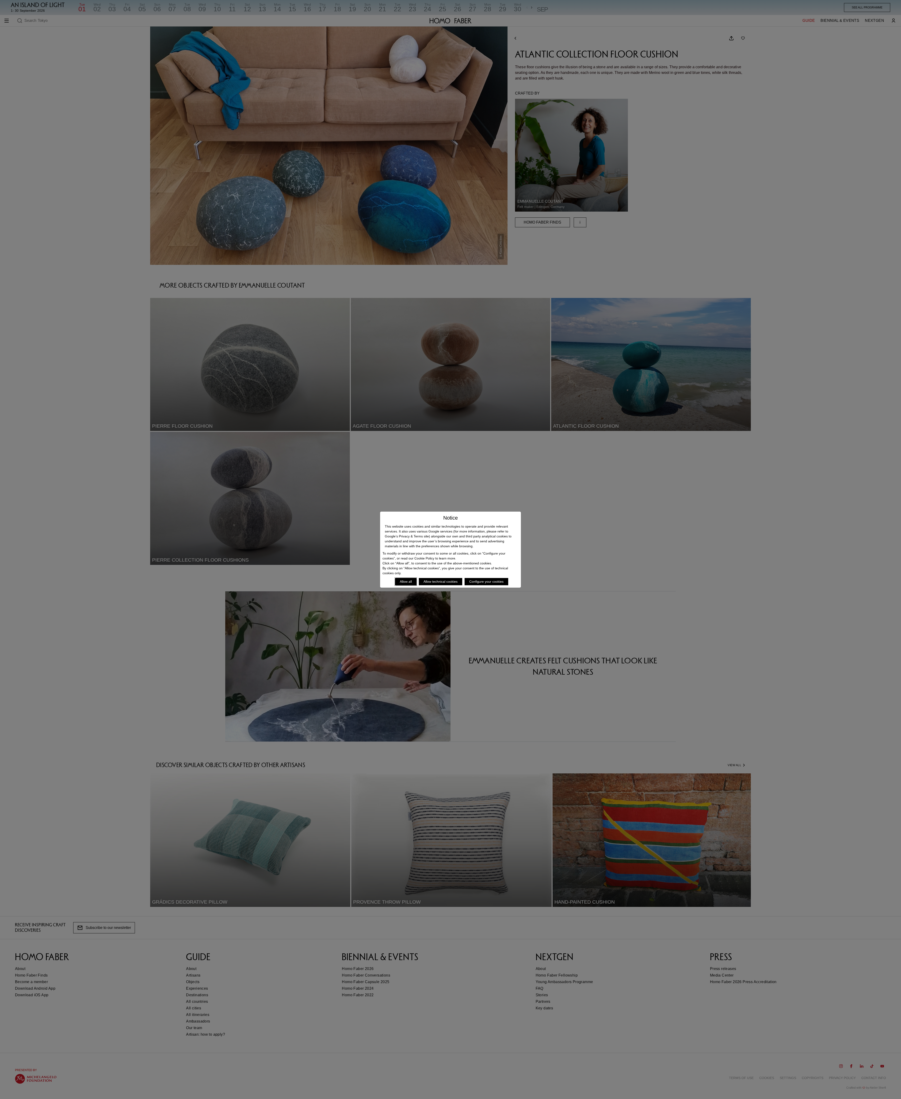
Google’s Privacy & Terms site (407, 536)
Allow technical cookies (441, 581)
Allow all (406, 581)
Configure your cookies (486, 581)
